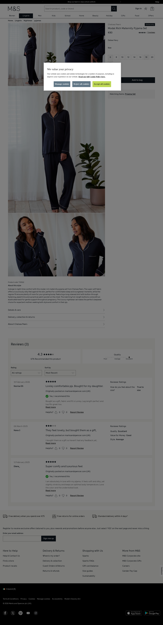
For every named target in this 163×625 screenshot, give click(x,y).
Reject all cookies (81, 84)
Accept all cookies (102, 84)
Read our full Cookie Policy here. (92, 77)
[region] (82, 77)
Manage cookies (62, 84)
